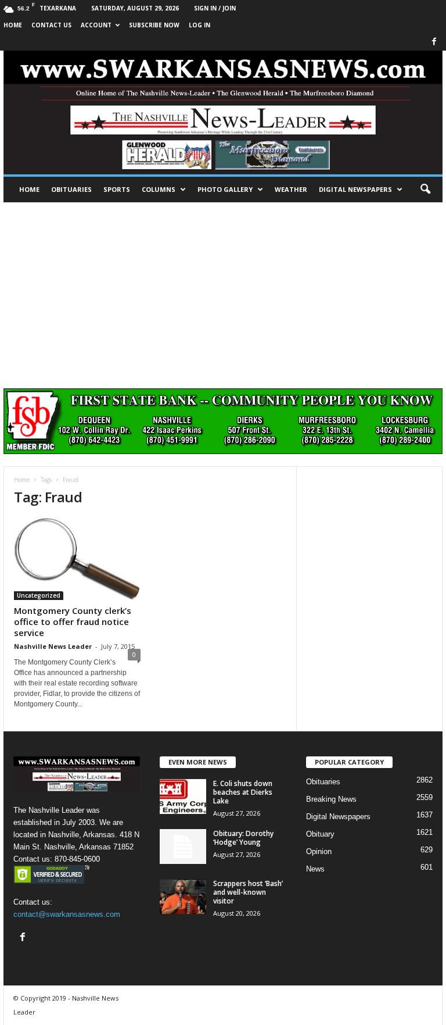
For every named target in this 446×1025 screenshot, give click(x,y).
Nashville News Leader (53, 646)
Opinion (319, 851)
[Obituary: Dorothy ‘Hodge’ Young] (183, 846)
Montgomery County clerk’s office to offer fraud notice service (72, 621)
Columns (158, 189)
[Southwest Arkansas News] (223, 112)
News (315, 869)
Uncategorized (38, 595)
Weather (291, 189)
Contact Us (51, 25)
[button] (425, 189)
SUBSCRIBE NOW (154, 25)
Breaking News (331, 799)
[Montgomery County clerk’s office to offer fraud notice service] (77, 559)
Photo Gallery (225, 189)
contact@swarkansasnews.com (66, 914)
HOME (12, 25)
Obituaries (71, 189)
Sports (116, 189)
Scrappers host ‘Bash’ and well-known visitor (248, 892)
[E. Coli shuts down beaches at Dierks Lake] (183, 796)
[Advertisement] (223, 289)
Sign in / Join (215, 8)
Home (29, 189)
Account (96, 25)
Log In (199, 25)
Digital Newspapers (355, 189)
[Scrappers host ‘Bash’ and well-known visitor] (183, 896)
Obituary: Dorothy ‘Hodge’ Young (243, 837)
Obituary (320, 834)
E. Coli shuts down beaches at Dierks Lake (242, 792)
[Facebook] (434, 42)
